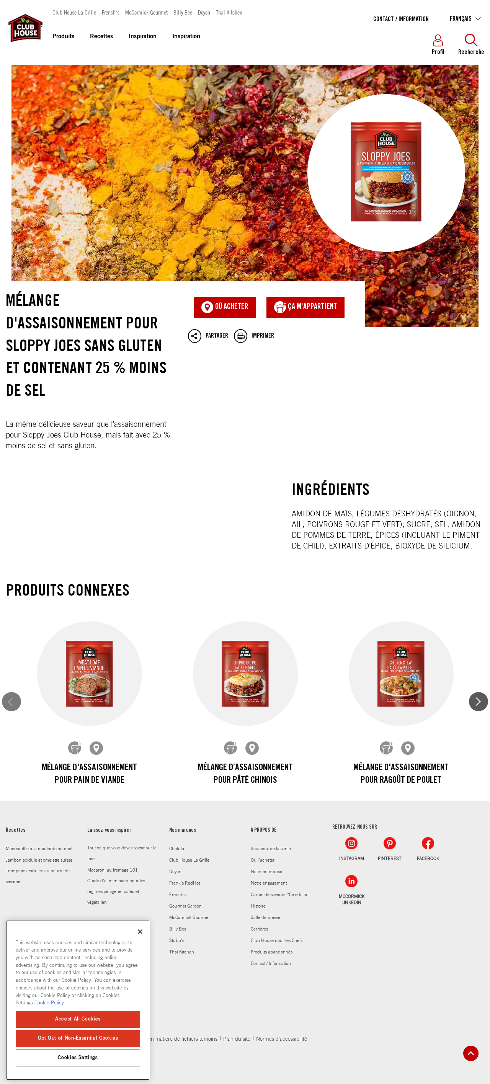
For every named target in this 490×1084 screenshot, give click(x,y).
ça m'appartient (311, 307)
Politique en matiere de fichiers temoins (172, 1039)
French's (110, 12)
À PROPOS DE (263, 830)
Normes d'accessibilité (281, 1039)
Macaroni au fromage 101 (112, 870)
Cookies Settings (78, 1057)
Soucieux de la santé (271, 848)
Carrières (259, 929)
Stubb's (176, 940)
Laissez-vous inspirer (109, 830)
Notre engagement (269, 883)
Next (478, 701)
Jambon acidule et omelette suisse (39, 860)
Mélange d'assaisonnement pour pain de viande (89, 775)
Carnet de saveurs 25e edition (280, 894)
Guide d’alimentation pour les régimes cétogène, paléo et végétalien (116, 891)
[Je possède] (75, 748)
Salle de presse (265, 917)
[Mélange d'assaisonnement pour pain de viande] (89, 673)
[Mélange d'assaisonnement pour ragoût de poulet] (401, 673)
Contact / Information (401, 19)
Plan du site (236, 1039)
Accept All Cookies (78, 1019)
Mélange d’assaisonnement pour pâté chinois (245, 775)
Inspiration (143, 37)
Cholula (176, 848)
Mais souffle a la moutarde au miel (39, 848)
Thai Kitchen (229, 12)
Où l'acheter (262, 860)
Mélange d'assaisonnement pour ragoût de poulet (401, 775)
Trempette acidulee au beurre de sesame (38, 876)
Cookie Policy (49, 1003)
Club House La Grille (74, 12)
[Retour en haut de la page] (471, 1053)
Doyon (204, 12)
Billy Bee (182, 12)
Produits (63, 37)
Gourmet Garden (185, 906)
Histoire (258, 906)
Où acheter (231, 307)
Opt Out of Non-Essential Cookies (78, 1038)
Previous (11, 701)
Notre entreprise (266, 871)
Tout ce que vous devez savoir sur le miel (122, 853)
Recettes (101, 37)
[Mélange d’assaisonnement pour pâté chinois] (245, 673)
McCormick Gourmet (146, 12)
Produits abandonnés (271, 952)
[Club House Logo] (25, 45)
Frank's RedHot (184, 883)
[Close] (140, 931)
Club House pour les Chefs (276, 940)
